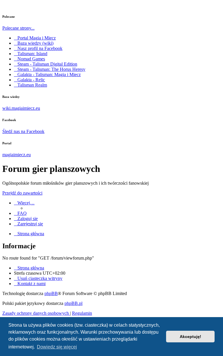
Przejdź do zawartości (22, 192)
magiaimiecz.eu (16, 154)
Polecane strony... (18, 28)
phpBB (51, 293)
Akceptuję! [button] (190, 336)
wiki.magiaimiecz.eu (21, 108)
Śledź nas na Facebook (23, 131)
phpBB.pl (73, 303)
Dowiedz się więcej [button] (57, 346)
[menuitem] (20, 213)
